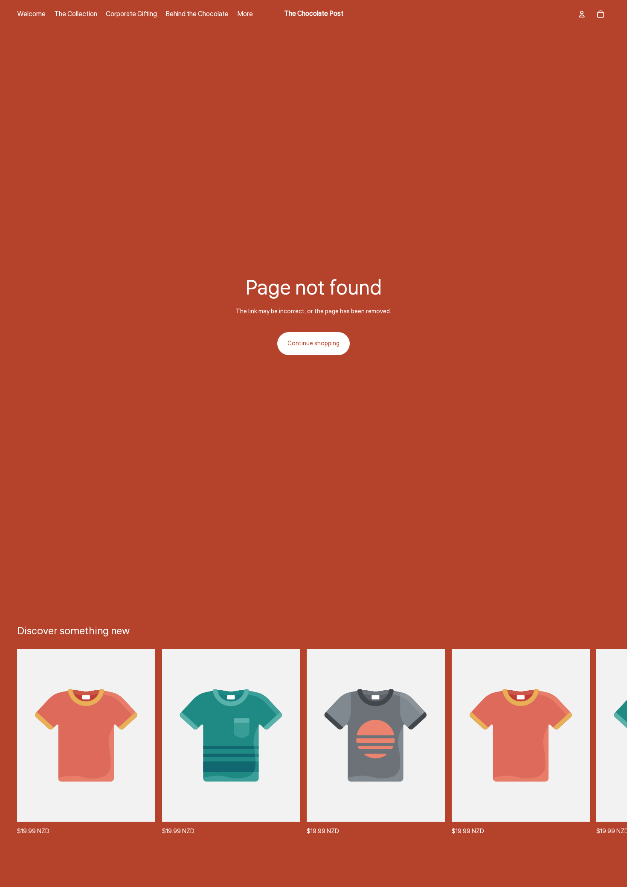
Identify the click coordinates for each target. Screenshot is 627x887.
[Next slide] (600, 742)
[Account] (581, 14)
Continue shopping (313, 343)
